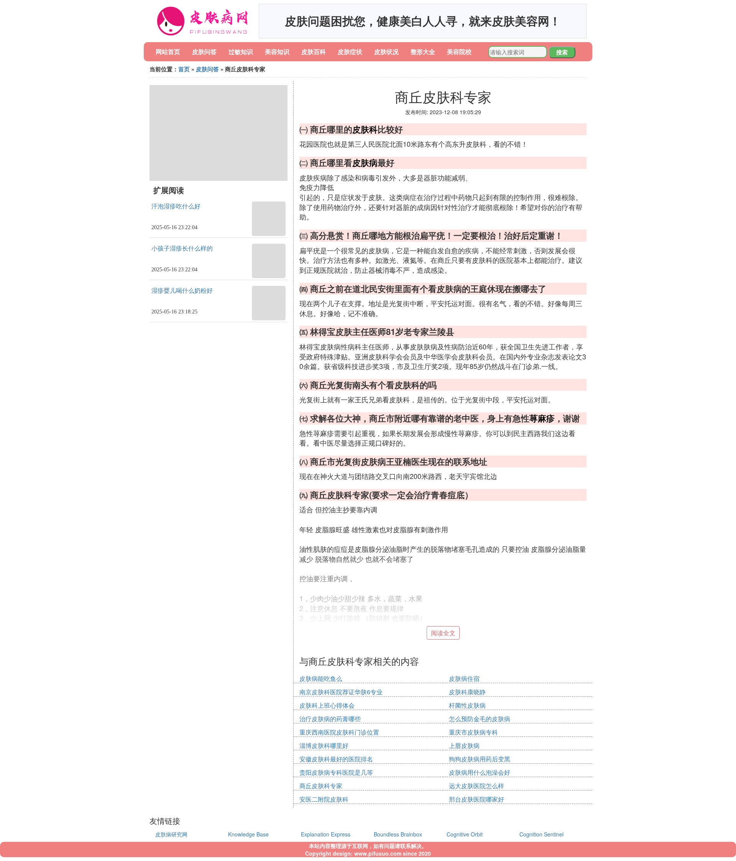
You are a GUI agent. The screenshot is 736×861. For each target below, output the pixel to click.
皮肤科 (365, 129)
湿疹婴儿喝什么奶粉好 (182, 290)
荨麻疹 (542, 418)
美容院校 (459, 51)
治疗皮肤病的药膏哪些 (330, 718)
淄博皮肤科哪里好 (323, 745)
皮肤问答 (204, 51)
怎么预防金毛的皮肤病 (479, 718)
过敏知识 (240, 51)
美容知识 (277, 51)
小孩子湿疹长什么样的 (182, 248)
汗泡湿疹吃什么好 (175, 206)
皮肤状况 (386, 51)
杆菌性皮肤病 (467, 705)
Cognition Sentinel (541, 834)
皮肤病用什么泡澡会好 (479, 772)
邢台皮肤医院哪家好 (476, 799)
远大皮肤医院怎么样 (476, 785)
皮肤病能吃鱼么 (320, 678)
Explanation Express (325, 834)
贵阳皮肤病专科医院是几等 (336, 772)
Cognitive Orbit (465, 834)
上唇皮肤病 (464, 745)
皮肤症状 (350, 51)
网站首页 (168, 51)
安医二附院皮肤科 (323, 799)
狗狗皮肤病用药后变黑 (479, 758)
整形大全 (423, 51)
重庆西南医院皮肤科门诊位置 (339, 732)
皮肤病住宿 (464, 678)
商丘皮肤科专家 (320, 785)
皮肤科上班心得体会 (327, 705)
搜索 (562, 52)
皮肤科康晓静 (467, 691)
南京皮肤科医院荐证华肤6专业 (341, 691)
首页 (184, 69)
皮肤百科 (313, 51)
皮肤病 (365, 162)
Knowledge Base (248, 834)
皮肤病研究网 (171, 834)
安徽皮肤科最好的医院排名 (336, 758)
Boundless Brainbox (398, 834)
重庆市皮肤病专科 (473, 732)
